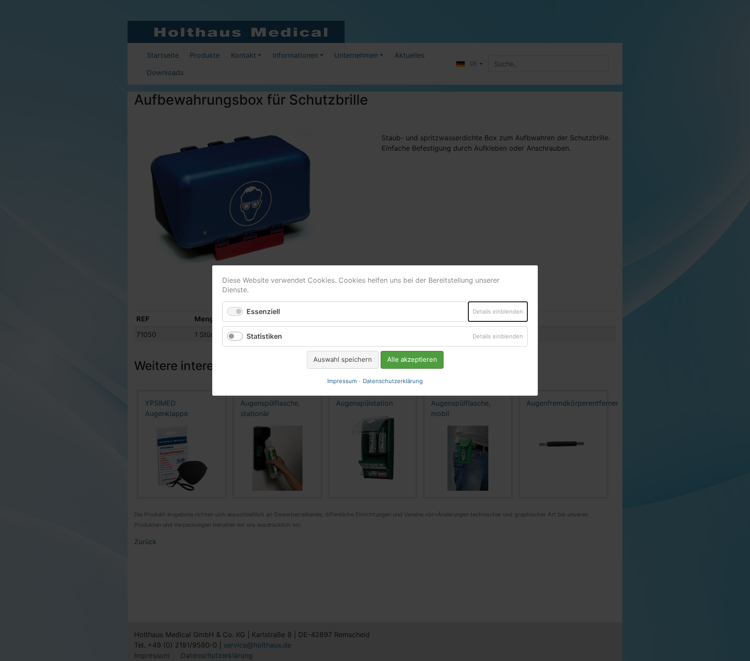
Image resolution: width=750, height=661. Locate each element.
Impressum (342, 380)
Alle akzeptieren (412, 359)
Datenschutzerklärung (393, 380)
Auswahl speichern (342, 359)
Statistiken (264, 336)
